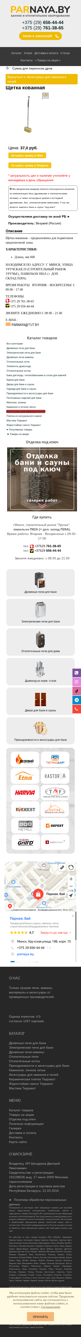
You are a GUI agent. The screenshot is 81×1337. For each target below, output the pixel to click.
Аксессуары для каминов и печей (26, 411)
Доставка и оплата (46, 53)
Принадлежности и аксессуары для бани (30, 393)
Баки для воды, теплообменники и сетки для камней (36, 375)
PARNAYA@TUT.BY (25, 325)
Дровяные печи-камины (20, 357)
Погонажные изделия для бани (24, 398)
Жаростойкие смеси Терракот (24, 425)
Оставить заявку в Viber (27, 155)
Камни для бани (16, 379)
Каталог (16, 53)
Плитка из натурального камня (24, 416)
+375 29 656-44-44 (21, 306)
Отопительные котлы (19, 370)
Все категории (15, 343)
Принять (40, 1317)
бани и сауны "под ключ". (42, 207)
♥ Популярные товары (19, 429)
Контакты (26, 60)
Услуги (28, 53)
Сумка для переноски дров (32, 68)
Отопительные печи (18, 361)
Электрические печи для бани (24, 352)
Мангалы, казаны (16, 402)
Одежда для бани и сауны (21, 388)
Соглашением (50, 1307)
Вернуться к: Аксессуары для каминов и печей (36, 79)
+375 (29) (42, 22)
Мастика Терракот (17, 420)
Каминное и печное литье (21, 407)
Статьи (65, 53)
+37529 (47, 546)
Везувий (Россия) (48, 223)
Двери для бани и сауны (20, 384)
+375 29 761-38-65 (21, 301)
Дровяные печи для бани (21, 348)
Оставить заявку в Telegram (29, 165)
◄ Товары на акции (18, 434)
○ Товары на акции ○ (48, 60)
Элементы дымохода (19, 366)
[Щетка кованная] (27, 143)
